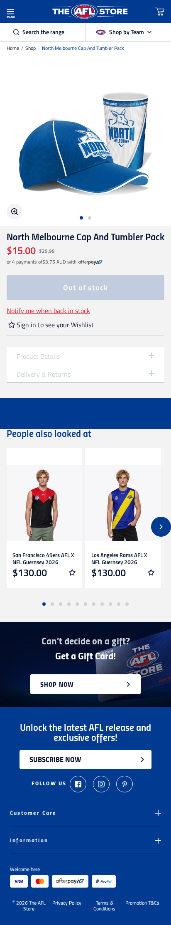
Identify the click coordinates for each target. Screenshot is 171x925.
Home (13, 48)
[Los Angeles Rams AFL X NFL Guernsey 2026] (123, 503)
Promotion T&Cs (142, 903)
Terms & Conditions (104, 906)
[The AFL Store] (90, 11)
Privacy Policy (66, 903)
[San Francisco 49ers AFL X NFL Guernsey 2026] (44, 503)
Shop (30, 48)
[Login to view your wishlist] (72, 572)
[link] (90, 262)
